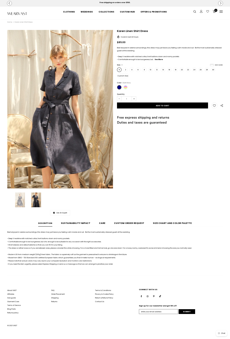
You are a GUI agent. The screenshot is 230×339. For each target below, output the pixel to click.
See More (159, 59)
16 (169, 70)
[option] (115, 2)
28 (207, 70)
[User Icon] (201, 11)
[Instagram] (147, 296)
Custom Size (123, 76)
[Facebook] (141, 296)
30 (213, 70)
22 (188, 70)
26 (201, 70)
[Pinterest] (153, 296)
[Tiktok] (160, 296)
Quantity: (121, 94)
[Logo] (23, 13)
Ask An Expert (61, 213)
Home (9, 22)
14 (163, 70)
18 (175, 70)
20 (182, 70)
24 (194, 70)
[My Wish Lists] (207, 11)
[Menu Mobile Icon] (221, 11)
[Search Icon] (194, 11)
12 (157, 70)
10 (150, 70)
